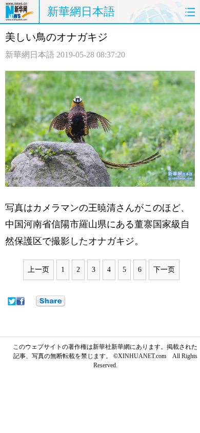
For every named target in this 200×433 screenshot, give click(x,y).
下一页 (164, 269)
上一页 (38, 269)
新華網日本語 (81, 11)
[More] (50, 301)
